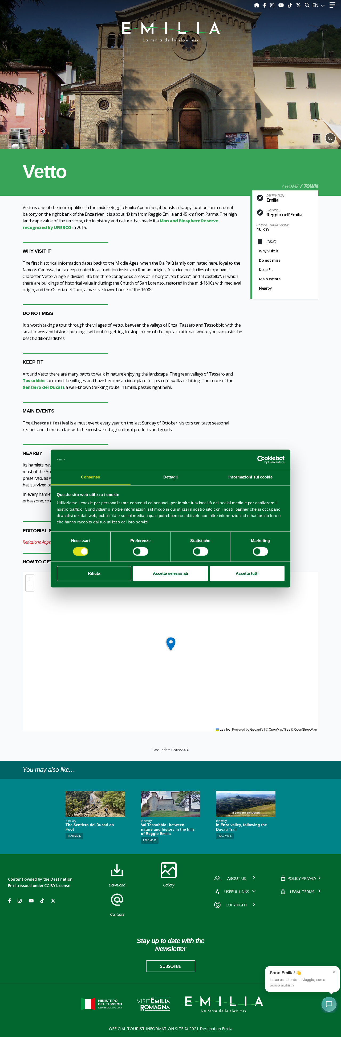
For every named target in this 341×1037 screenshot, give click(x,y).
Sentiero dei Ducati (43, 387)
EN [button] (316, 5)
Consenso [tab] (90, 477)
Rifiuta (94, 573)
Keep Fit (266, 269)
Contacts (117, 914)
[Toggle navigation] (332, 5)
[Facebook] (265, 5)
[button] (170, 644)
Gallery (168, 885)
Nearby (265, 288)
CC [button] (330, 138)
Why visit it (268, 250)
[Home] (257, 5)
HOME (291, 186)
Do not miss (269, 260)
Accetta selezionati (170, 573)
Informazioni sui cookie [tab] (250, 477)
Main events (270, 278)
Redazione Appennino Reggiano (50, 542)
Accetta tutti (247, 573)
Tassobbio (33, 381)
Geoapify (256, 729)
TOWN (311, 186)
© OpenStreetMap (304, 729)
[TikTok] (290, 5)
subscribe (170, 966)
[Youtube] (281, 5)
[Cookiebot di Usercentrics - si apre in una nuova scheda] (261, 460)
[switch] (140, 551)
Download (117, 885)
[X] (298, 5)
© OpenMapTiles (278, 729)
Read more (74, 836)
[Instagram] (273, 5)
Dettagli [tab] (170, 477)
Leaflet (224, 729)
